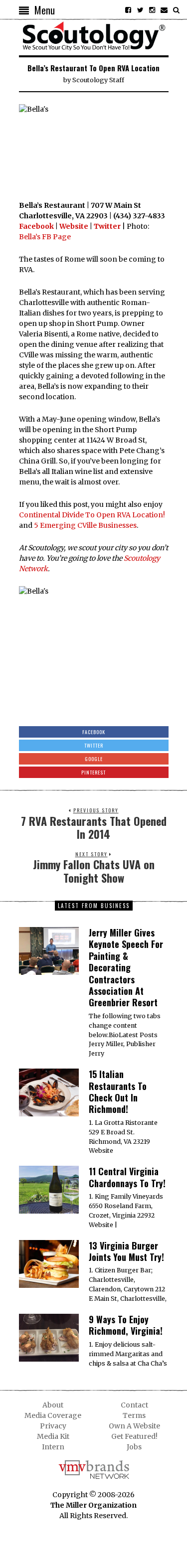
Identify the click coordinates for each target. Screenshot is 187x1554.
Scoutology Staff (98, 80)
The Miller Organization (93, 1505)
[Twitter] (140, 10)
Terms (134, 1415)
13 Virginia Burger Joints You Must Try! (126, 1251)
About (52, 1404)
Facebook (36, 226)
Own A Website (134, 1425)
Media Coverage (52, 1415)
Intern (53, 1446)
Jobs (134, 1446)
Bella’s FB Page (45, 236)
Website (73, 226)
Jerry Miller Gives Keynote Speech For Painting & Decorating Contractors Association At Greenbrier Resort (126, 967)
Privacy (53, 1425)
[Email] (164, 10)
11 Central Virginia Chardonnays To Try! (127, 1177)
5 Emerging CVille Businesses (85, 525)
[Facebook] (128, 10)
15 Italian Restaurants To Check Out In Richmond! (118, 1091)
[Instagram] (152, 10)
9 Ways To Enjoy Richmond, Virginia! (126, 1325)
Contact (134, 1404)
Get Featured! (134, 1436)
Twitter (107, 226)
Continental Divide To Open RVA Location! (92, 514)
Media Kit (53, 1436)
